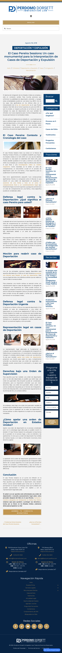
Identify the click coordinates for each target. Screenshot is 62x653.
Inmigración (49, 68)
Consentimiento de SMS (31, 611)
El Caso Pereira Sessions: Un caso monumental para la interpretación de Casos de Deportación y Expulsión (51, 175)
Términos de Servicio (34, 648)
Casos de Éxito (31, 593)
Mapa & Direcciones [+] (17, 551)
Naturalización (31, 70)
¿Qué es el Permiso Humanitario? (51, 200)
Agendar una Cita (31, 603)
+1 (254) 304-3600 (47, 555)
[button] (31, 22)
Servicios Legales (30, 588)
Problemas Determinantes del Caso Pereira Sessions (51, 303)
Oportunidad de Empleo (31, 601)
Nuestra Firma (30, 585)
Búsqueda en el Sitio (31, 614)
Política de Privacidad (19, 648)
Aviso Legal (45, 648)
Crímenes (15, 68)
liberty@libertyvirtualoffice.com (47, 558)
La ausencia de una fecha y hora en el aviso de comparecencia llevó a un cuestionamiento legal (22, 183)
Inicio (31, 582)
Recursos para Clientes (30, 590)
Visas (41, 68)
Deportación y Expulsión (31, 48)
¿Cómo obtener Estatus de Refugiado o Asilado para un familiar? (51, 222)
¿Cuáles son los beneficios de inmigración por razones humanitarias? (52, 245)
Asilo (8, 68)
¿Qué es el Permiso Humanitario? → (35, 523)
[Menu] (31, 16)
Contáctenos (31, 609)
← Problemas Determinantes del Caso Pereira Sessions (12, 523)
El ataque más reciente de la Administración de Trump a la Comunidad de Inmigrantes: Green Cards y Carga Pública (51, 277)
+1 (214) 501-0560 (18, 555)
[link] (52, 114)
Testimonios (31, 595)
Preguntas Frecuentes (31, 606)
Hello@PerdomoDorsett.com (18, 558)
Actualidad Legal (31, 598)
